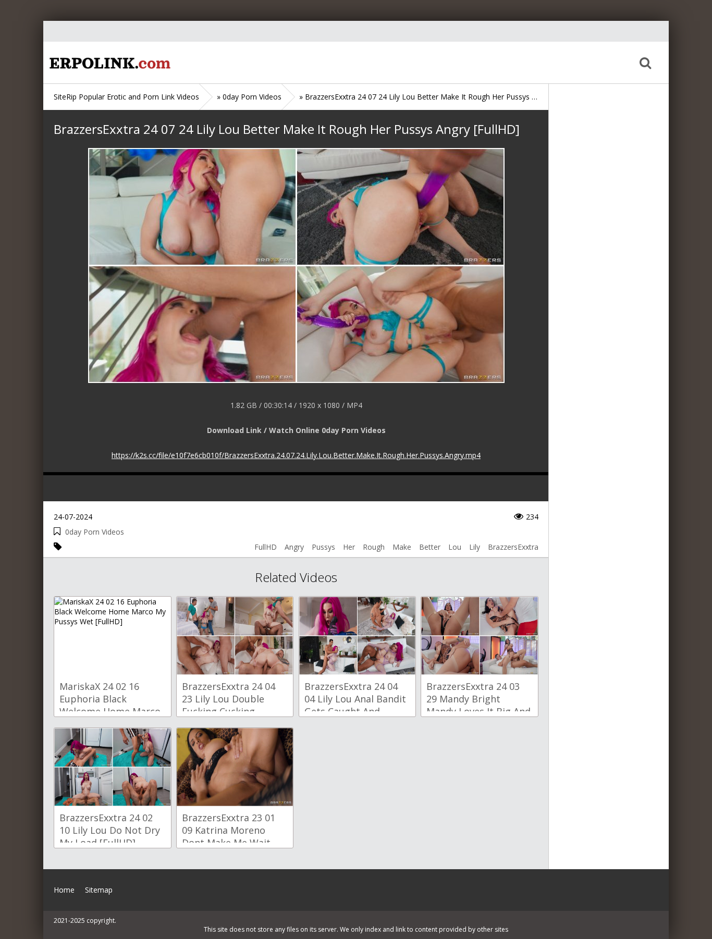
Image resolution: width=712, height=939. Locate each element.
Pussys (323, 547)
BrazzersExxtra (513, 547)
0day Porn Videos (94, 532)
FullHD (265, 547)
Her (349, 547)
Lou (454, 547)
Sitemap (99, 890)
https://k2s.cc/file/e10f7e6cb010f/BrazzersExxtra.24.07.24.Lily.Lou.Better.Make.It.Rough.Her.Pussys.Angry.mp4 (296, 455)
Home (108, 62)
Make (401, 547)
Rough (374, 547)
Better (429, 547)
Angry (294, 547)
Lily (474, 547)
